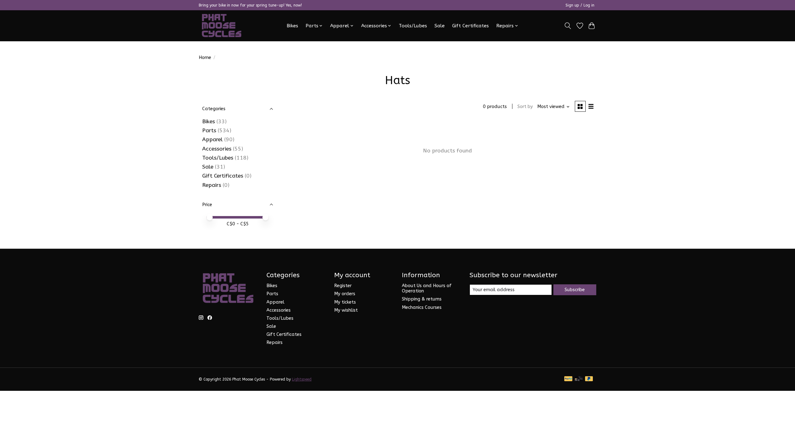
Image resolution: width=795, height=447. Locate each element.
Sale (439, 26)
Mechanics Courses (422, 307)
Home (205, 57)
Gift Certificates (470, 26)
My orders (344, 293)
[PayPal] (568, 379)
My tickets (345, 302)
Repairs (211, 185)
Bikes (292, 26)
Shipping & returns (422, 299)
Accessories (216, 149)
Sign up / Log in (580, 5)
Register (343, 285)
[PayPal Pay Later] (589, 379)
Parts (209, 130)
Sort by (525, 106)
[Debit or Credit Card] (579, 379)
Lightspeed (301, 379)
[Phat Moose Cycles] (222, 25)
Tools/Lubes (413, 26)
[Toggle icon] (567, 25)
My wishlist (346, 310)
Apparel (212, 139)
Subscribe (575, 289)
